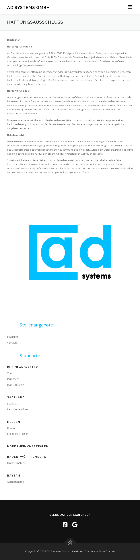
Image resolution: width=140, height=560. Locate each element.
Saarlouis (12, 403)
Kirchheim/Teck (16, 463)
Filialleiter (12, 336)
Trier (10, 373)
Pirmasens (13, 379)
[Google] (74, 524)
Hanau (11, 428)
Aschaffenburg (15, 481)
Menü (130, 6)
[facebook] (65, 524)
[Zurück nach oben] (70, 543)
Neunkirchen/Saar (17, 409)
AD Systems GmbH (28, 7)
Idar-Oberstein (15, 384)
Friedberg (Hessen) (18, 433)
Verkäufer (12, 342)
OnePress (78, 551)
